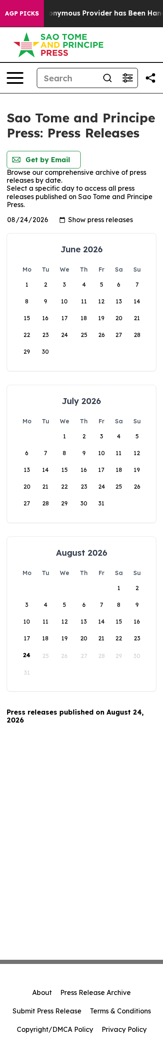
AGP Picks (22, 13)
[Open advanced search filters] (127, 78)
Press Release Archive (95, 992)
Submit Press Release (47, 1011)
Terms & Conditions (120, 1011)
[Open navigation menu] (15, 78)
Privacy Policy (124, 1029)
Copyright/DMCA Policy (55, 1029)
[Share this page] (150, 78)
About (42, 992)
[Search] (107, 78)
